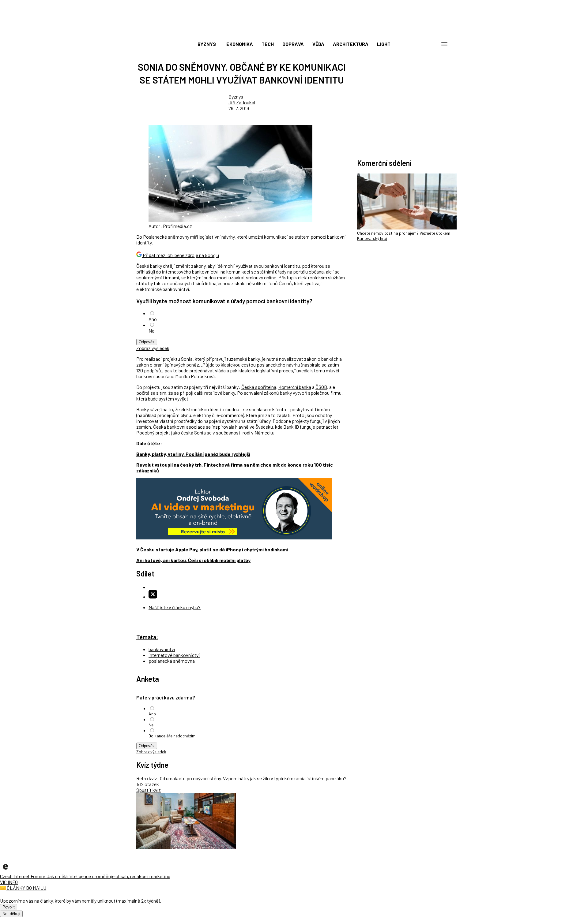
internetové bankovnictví (174, 655)
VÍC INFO (9, 882)
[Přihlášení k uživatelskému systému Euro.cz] (415, 44)
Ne (151, 331)
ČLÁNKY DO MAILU (26, 888)
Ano (153, 319)
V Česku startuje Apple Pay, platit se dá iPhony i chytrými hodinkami (212, 549)
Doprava (293, 44)
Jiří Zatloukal (241, 102)
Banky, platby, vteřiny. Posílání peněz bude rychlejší (193, 454)
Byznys (207, 44)
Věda (318, 44)
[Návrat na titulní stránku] (294, 30)
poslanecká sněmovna (172, 661)
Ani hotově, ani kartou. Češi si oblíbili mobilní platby (193, 560)
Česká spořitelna (258, 387)
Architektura (350, 44)
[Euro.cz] (5, 870)
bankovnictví (162, 649)
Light (383, 44)
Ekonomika (239, 44)
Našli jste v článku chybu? (175, 607)
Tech (268, 44)
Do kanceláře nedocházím (172, 735)
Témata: (147, 636)
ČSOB (321, 387)
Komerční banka (294, 387)
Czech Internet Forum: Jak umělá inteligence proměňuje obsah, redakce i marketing (85, 876)
